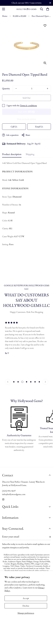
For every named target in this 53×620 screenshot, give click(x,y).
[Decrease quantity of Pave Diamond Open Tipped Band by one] (16, 88)
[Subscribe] (47, 537)
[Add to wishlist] (45, 25)
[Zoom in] (45, 63)
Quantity (6, 88)
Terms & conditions (28, 105)
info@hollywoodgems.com (13, 494)
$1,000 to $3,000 (19, 16)
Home (4, 16)
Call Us (14, 126)
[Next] (45, 382)
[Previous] (8, 382)
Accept (26, 598)
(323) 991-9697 (9, 490)
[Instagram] (3, 499)
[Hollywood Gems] (26, 9)
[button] (47, 9)
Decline (25, 605)
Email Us (39, 126)
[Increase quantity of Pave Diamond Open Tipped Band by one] (47, 88)
